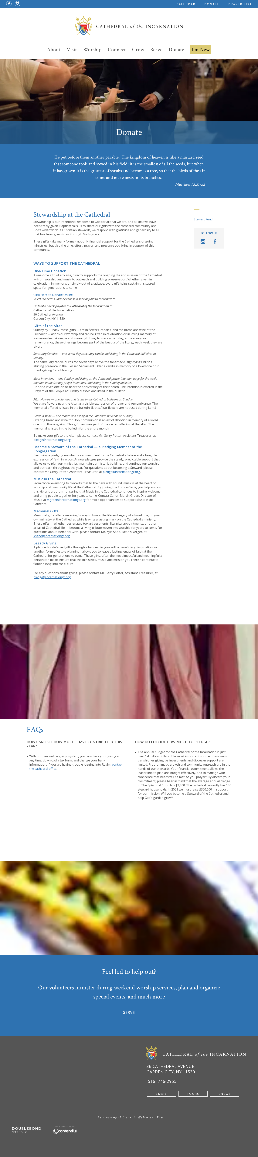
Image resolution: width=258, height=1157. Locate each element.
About (53, 49)
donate (211, 4)
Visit (72, 49)
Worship (92, 49)
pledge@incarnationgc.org (52, 440)
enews (225, 1093)
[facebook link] (9, 4)
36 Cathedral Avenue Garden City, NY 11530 (171, 1069)
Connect (117, 49)
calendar (186, 4)
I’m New (201, 49)
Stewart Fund (203, 219)
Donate (176, 49)
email (161, 1093)
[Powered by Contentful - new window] (65, 1128)
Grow (138, 49)
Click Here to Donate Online (53, 295)
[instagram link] (17, 4)
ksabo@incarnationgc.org (51, 536)
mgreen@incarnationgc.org (66, 500)
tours (193, 1093)
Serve (156, 49)
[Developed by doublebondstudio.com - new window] (26, 1129)
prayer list (240, 4)
